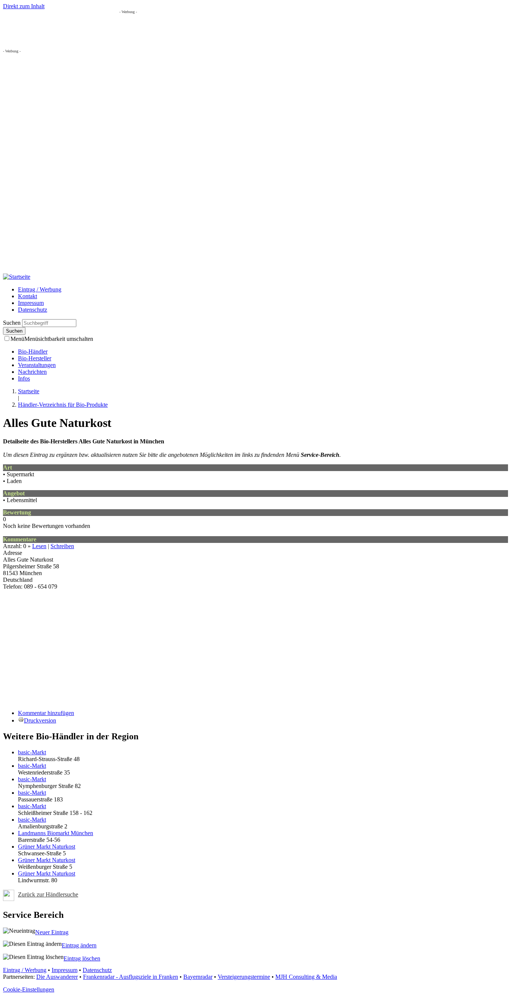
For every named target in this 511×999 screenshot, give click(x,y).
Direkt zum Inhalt (24, 6)
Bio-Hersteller (34, 358)
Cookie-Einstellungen (28, 989)
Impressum (31, 303)
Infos (24, 378)
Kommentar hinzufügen (46, 713)
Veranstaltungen (37, 365)
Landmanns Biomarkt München (55, 833)
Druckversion (40, 720)
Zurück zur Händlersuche (48, 894)
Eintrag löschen (82, 958)
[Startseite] (16, 277)
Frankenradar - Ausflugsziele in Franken (130, 977)
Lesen (39, 546)
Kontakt (27, 296)
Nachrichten (32, 372)
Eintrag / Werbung (39, 289)
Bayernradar (197, 977)
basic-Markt (32, 752)
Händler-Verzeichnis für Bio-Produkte (63, 404)
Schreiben (62, 546)
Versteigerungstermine (244, 977)
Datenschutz (32, 309)
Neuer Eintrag (51, 932)
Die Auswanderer (57, 977)
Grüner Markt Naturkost (46, 846)
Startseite (28, 391)
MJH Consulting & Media (306, 977)
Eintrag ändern (79, 945)
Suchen (12, 323)
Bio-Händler (33, 351)
